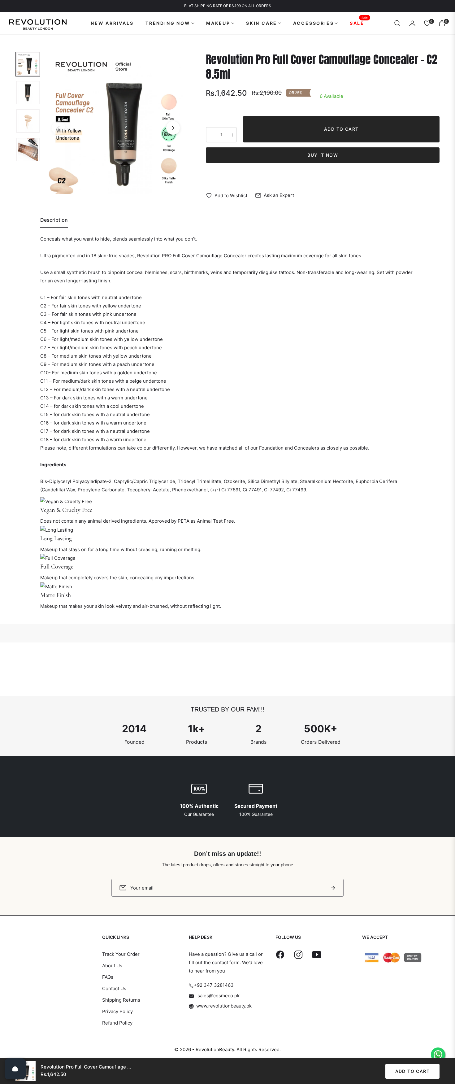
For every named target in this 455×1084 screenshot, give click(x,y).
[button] (397, 23)
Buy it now (322, 155)
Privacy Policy (117, 1011)
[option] (116, 123)
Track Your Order (121, 954)
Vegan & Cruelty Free (66, 510)
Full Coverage (56, 566)
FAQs (107, 977)
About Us (112, 966)
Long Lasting (56, 538)
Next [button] (173, 128)
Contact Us (114, 988)
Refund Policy (117, 1023)
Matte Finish (55, 595)
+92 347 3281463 (214, 985)
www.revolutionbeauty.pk (224, 1006)
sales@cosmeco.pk (218, 996)
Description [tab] (54, 220)
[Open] (15, 1068)
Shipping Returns (121, 1000)
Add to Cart (412, 1071)
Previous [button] (58, 128)
